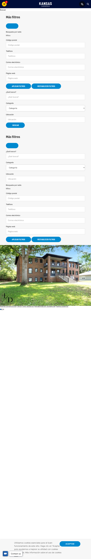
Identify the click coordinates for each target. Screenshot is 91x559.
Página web (10, 73)
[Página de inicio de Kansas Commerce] (45, 4)
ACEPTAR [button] (70, 543)
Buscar (3, 10)
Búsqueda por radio (13, 32)
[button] (1, 309)
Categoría (10, 103)
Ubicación (10, 115)
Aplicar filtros (18, 86)
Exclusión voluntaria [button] (28, 555)
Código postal (11, 40)
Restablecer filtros (46, 86)
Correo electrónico (13, 62)
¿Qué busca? (11, 92)
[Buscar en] (88, 4)
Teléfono (9, 51)
